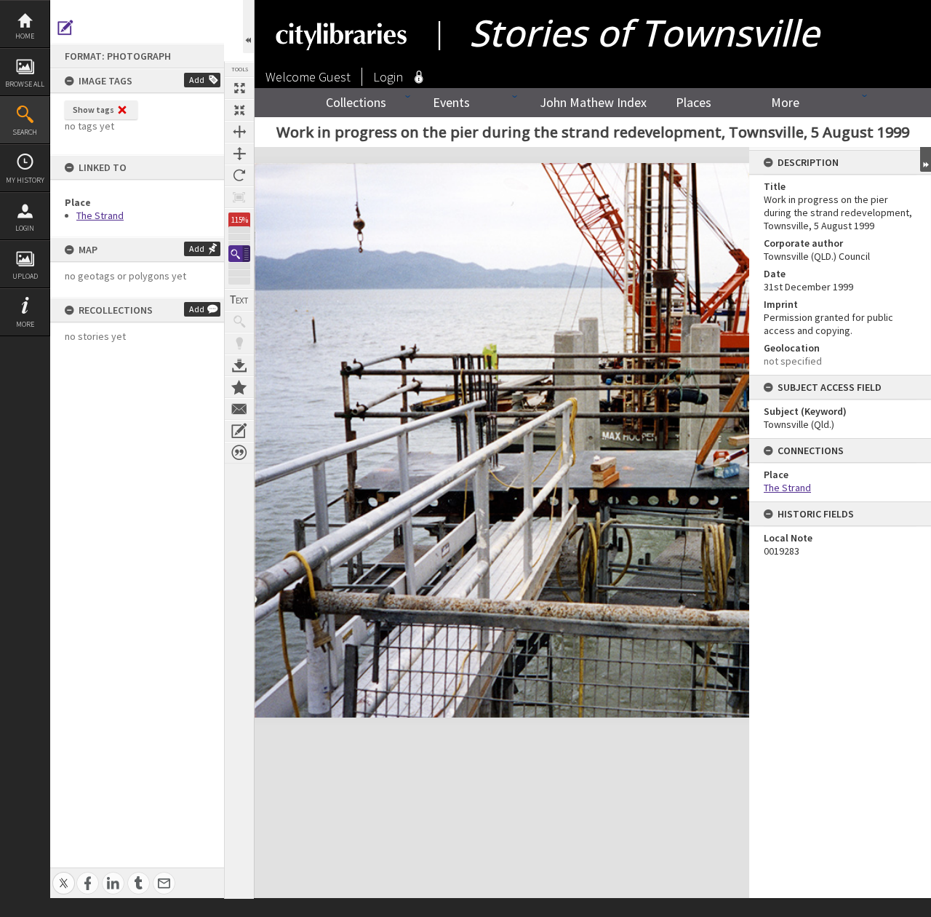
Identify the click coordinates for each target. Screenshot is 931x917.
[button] (239, 253)
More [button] (25, 324)
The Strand (100, 215)
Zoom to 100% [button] (239, 197)
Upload (25, 276)
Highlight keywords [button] (239, 343)
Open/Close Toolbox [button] (248, 26)
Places (693, 102)
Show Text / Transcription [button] (239, 300)
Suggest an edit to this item (65, 28)
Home (24, 36)
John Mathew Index (593, 102)
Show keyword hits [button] (239, 322)
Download (239, 365)
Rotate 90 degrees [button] (239, 175)
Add (196, 79)
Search (24, 132)
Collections (356, 102)
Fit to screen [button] (239, 110)
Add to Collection (239, 387)
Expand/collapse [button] (925, 159)
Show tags (93, 109)
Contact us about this (239, 409)
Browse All (24, 84)
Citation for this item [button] (239, 453)
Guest (335, 76)
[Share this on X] (63, 875)
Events (451, 102)
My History (25, 180)
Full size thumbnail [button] (239, 88)
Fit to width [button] (239, 132)
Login (24, 228)
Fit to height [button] (239, 153)
